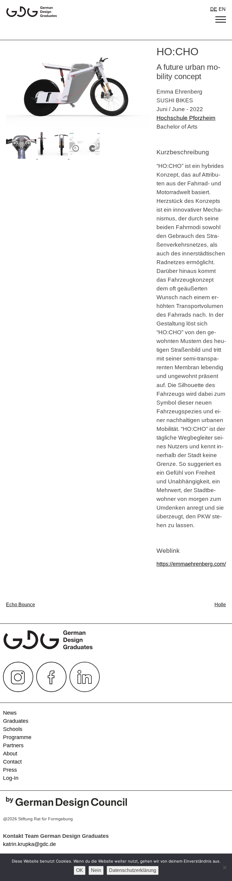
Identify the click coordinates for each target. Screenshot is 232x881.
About (10, 754)
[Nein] (224, 867)
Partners (13, 745)
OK (79, 870)
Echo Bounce (20, 604)
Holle (220, 604)
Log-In (10, 778)
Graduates (15, 721)
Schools (12, 729)
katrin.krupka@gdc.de (29, 844)
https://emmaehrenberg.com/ (191, 564)
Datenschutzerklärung (132, 870)
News (10, 713)
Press (10, 770)
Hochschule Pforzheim (185, 117)
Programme (17, 737)
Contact (12, 762)
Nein (96, 870)
